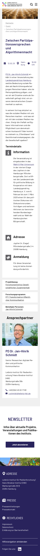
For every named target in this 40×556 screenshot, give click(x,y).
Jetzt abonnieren (20, 444)
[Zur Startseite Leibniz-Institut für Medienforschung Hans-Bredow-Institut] (12, 5)
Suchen (31, 4)
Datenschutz (7, 527)
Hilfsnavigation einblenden (14, 542)
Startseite (9, 23)
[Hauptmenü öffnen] (36, 4)
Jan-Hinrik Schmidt (14, 309)
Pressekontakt (8, 509)
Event (8, 26)
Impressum (7, 524)
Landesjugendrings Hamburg (18, 80)
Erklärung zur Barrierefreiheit (15, 530)
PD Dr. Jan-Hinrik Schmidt (17, 74)
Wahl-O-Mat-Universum (23, 164)
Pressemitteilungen (11, 506)
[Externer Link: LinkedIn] (19, 549)
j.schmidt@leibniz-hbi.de (20, 393)
